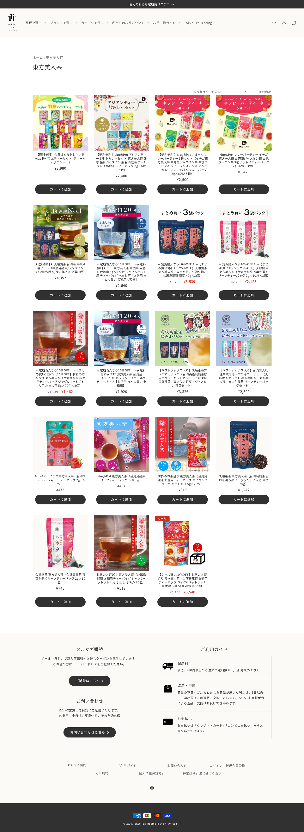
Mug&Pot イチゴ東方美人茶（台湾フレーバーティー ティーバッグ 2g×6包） (60, 480)
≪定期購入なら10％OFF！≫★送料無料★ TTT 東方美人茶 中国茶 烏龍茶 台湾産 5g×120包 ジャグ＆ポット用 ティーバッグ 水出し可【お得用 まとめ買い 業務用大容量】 (121, 271)
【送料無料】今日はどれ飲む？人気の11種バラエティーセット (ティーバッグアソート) (60, 158)
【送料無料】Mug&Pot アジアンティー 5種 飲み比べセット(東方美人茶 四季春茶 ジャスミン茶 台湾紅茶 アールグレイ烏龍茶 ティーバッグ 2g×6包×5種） (121, 162)
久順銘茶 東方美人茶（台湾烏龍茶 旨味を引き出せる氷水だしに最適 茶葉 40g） (244, 480)
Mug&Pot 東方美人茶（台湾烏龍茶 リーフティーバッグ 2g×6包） (121, 478)
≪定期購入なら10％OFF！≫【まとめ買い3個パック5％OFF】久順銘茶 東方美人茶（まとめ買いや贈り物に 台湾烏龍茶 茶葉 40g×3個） (182, 270)
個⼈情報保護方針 (152, 773)
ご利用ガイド (127, 765)
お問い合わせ (177, 765)
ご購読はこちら (87, 680)
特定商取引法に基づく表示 (202, 773)
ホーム (38, 57)
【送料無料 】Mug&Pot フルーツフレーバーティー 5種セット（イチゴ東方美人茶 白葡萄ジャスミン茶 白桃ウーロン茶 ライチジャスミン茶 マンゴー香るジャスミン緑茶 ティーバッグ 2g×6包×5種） (182, 164)
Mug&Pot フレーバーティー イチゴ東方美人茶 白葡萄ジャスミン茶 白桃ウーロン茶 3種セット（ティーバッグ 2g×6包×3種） (243, 160)
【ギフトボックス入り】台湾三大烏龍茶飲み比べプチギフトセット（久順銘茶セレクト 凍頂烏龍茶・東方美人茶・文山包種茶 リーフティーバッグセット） (243, 377)
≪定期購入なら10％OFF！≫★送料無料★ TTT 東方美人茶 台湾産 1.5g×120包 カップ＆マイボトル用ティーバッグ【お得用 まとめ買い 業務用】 (121, 377)
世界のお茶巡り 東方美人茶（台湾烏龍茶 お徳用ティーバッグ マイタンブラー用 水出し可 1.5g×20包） (182, 480)
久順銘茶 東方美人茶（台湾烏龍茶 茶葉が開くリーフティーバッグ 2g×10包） (60, 578)
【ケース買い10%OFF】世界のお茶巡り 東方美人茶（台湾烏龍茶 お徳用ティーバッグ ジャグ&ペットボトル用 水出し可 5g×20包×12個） (183, 580)
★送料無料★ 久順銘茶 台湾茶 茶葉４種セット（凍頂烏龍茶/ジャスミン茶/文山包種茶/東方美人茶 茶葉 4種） (60, 268)
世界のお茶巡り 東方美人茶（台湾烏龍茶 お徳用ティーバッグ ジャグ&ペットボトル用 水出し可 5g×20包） (121, 578)
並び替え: (200, 92)
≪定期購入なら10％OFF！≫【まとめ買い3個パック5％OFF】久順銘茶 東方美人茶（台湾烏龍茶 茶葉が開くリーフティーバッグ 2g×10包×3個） (243, 270)
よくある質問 (76, 765)
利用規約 (101, 773)
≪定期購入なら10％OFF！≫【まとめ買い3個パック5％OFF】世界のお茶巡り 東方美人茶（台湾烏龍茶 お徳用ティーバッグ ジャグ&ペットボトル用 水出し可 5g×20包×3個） (60, 377)
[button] (35, 22)
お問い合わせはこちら (87, 732)
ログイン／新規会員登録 (227, 765)
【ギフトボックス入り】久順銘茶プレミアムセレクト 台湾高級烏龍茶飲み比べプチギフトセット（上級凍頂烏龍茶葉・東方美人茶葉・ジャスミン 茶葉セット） (182, 377)
